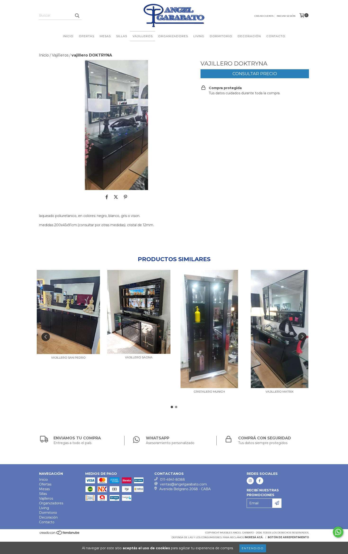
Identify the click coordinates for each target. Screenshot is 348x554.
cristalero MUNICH (209, 391)
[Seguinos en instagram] (250, 480)
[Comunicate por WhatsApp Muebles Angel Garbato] (338, 532)
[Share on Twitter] (116, 197)
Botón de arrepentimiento (288, 537)
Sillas (121, 36)
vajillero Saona (138, 357)
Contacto (275, 36)
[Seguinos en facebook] (259, 480)
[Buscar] (77, 15)
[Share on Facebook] (107, 197)
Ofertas (86, 36)
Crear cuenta (263, 15)
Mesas (105, 36)
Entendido (253, 548)
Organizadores (173, 36)
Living (198, 36)
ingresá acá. (254, 537)
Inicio (68, 36)
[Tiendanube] (59, 534)
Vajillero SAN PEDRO (68, 357)
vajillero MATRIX (280, 391)
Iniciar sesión (286, 15)
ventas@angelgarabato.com (183, 484)
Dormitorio (221, 36)
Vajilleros (143, 36)
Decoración (249, 36)
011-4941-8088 (172, 479)
